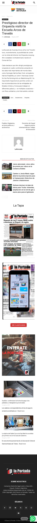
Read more (21, 411)
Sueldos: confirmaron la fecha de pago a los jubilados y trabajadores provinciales (16, 402)
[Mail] (15, 508)
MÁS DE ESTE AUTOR (27, 159)
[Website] (26, 508)
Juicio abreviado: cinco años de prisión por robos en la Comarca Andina (23, 166)
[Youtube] (19, 513)
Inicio (3, 16)
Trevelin (5, 100)
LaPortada (7, 37)
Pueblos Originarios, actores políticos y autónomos (8, 125)
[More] (28, 44)
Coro (12, 97)
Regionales (10, 16)
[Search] (34, 2)
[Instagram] (10, 508)
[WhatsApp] (24, 44)
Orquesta (26, 97)
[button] (3, 2)
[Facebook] (10, 44)
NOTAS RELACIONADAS (10, 159)
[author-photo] (18, 146)
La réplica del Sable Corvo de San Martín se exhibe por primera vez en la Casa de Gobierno (17, 434)
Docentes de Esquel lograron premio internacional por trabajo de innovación (27, 126)
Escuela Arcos (18, 97)
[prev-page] (3, 197)
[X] (15, 44)
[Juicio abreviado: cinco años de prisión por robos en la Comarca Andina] (7, 166)
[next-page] (6, 197)
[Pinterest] (19, 44)
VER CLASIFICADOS (18, 325)
